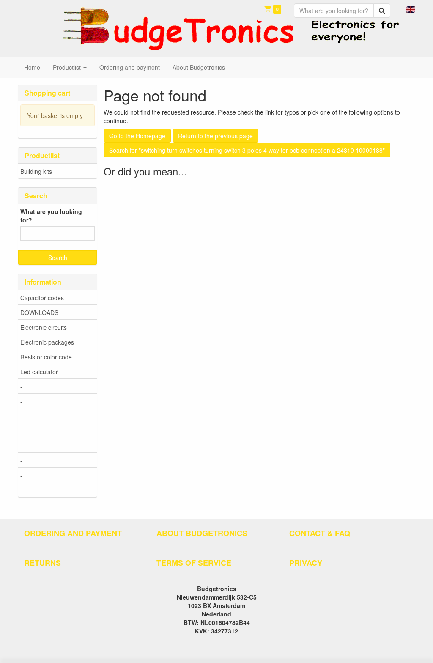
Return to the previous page (215, 136)
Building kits (36, 171)
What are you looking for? (51, 215)
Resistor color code (46, 357)
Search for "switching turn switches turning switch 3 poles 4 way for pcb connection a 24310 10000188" (247, 150)
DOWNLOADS (39, 312)
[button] (411, 8)
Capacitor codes (42, 297)
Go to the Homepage (137, 136)
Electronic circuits (43, 327)
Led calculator (39, 371)
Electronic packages (47, 342)
